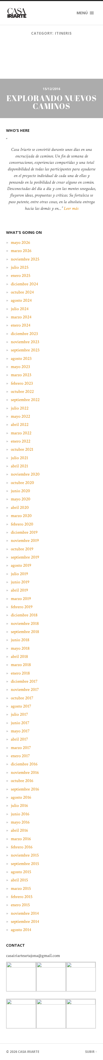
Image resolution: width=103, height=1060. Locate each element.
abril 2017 (19, 739)
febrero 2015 (21, 897)
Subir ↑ (91, 1051)
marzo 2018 (21, 665)
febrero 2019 (21, 607)
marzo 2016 (21, 839)
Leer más (71, 208)
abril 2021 (19, 466)
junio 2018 (20, 640)
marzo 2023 (21, 375)
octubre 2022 (22, 391)
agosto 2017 (21, 706)
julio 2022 (20, 408)
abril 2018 (19, 656)
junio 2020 (20, 491)
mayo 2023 (20, 367)
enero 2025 (20, 275)
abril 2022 (20, 424)
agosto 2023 (21, 358)
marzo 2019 (21, 599)
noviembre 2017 (25, 689)
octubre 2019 (22, 549)
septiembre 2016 (25, 789)
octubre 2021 (22, 449)
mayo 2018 (20, 648)
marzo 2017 (21, 748)
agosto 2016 (21, 797)
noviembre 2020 (25, 474)
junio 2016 (20, 814)
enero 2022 (20, 441)
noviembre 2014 (25, 913)
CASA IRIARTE (28, 1051)
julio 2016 (19, 805)
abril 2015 (19, 880)
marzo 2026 (21, 251)
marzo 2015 (21, 888)
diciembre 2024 (24, 284)
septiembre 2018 (25, 632)
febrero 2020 (22, 524)
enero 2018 (20, 673)
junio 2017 (20, 723)
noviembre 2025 (25, 259)
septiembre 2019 (25, 557)
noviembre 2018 (25, 623)
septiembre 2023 (25, 350)
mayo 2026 (20, 242)
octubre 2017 (22, 698)
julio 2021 (19, 458)
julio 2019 (19, 574)
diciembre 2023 (24, 334)
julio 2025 (20, 267)
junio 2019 (20, 582)
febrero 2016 (21, 847)
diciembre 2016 (24, 764)
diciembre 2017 (24, 681)
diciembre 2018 (24, 615)
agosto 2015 (21, 872)
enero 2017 (20, 756)
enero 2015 (20, 905)
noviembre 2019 (25, 540)
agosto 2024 (21, 300)
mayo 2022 (20, 416)
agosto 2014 (21, 930)
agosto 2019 (21, 565)
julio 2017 (19, 714)
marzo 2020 (21, 516)
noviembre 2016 (25, 772)
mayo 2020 (20, 499)
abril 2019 (19, 590)
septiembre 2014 (25, 921)
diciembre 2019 (24, 532)
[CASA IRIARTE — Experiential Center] (16, 13)
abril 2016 (19, 830)
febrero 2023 (22, 383)
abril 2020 (20, 507)
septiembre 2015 (25, 864)
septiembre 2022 (25, 400)
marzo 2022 (21, 433)
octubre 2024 (22, 292)
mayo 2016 (20, 822)
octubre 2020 (22, 483)
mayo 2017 (20, 731)
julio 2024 (20, 309)
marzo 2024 (21, 317)
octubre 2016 (22, 781)
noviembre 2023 (25, 342)
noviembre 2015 (25, 855)
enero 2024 (20, 325)
